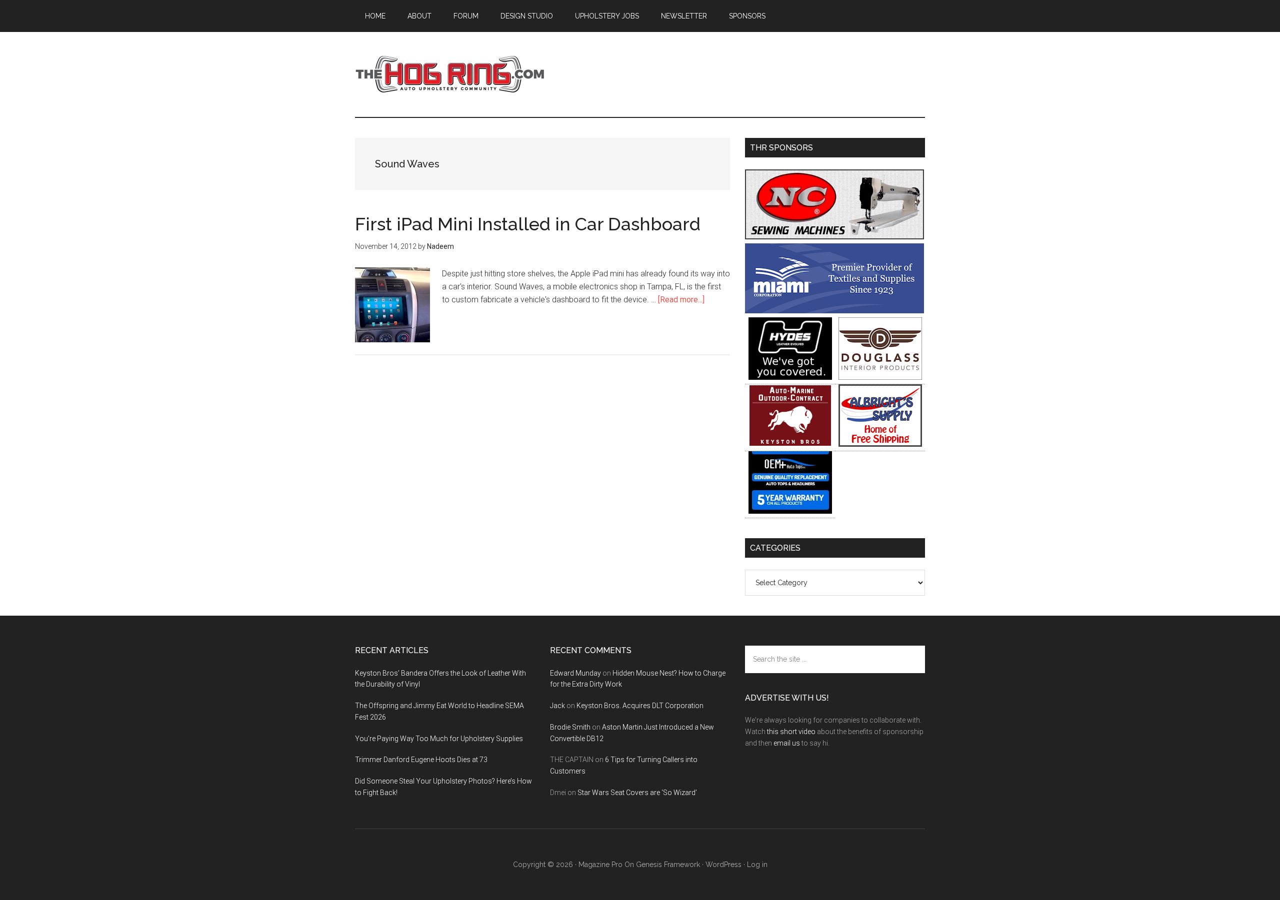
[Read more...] (681, 299)
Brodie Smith (570, 727)
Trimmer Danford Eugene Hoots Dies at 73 (421, 760)
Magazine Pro (600, 865)
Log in (757, 865)
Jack (557, 706)
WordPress (724, 865)
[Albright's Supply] (880, 444)
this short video (791, 732)
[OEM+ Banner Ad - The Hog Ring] (790, 511)
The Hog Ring (450, 74)
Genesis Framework (668, 865)
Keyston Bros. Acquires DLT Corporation (640, 706)
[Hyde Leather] (790, 377)
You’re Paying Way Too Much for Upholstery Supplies (439, 739)
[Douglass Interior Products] (880, 377)
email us (787, 743)
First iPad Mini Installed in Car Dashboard (527, 223)
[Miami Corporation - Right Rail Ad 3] (834, 310)
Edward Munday (575, 673)
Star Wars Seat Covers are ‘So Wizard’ (637, 793)
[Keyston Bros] (790, 444)
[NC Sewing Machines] (834, 236)
